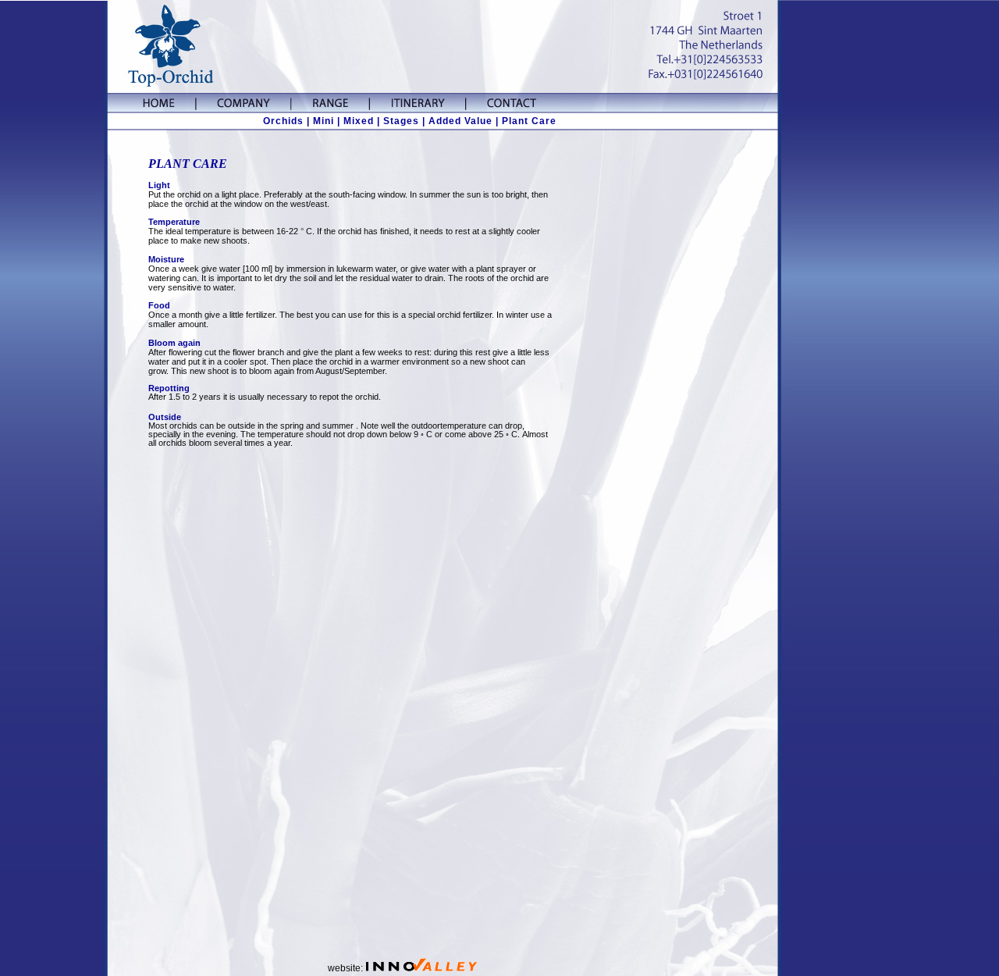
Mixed (358, 121)
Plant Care (529, 121)
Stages (401, 121)
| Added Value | (460, 121)
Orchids (283, 121)
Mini (323, 121)
